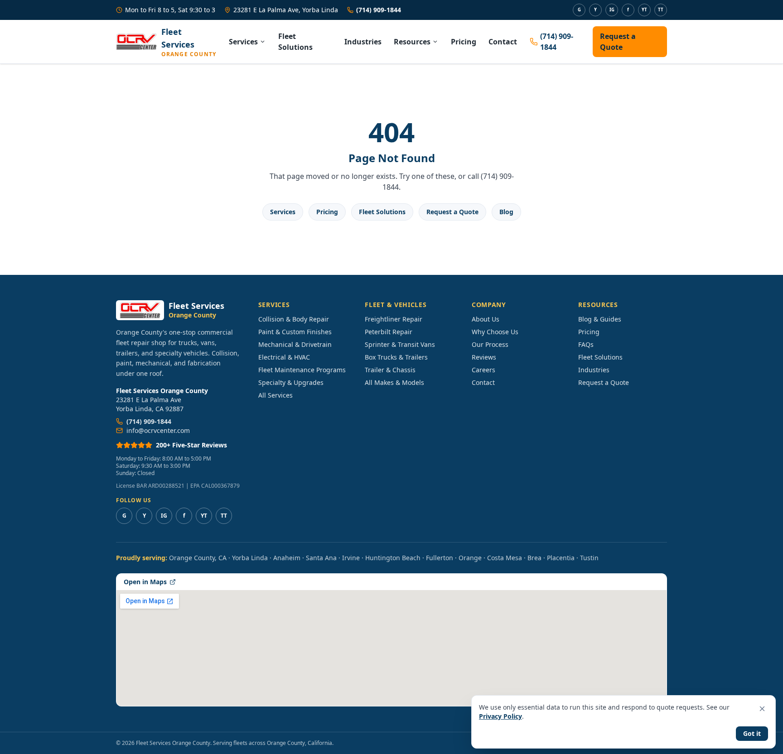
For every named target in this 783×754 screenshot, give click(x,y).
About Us (485, 319)
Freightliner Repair (393, 319)
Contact (502, 42)
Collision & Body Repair (293, 319)
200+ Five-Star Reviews (191, 445)
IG (611, 10)
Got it (752, 733)
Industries (363, 42)
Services (243, 42)
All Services (275, 395)
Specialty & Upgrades (291, 382)
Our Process (490, 344)
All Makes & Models (394, 382)
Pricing (463, 42)
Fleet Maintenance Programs (302, 369)
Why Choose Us (495, 331)
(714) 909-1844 (378, 9)
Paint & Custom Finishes (295, 331)
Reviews (484, 357)
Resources (412, 42)
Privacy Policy (500, 716)
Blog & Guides (599, 319)
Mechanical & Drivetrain (295, 344)
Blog (506, 211)
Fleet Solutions (295, 41)
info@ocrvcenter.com (158, 430)
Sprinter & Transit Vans (400, 344)
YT (644, 10)
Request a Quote (618, 41)
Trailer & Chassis (390, 369)
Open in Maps (145, 581)
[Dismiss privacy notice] (762, 709)
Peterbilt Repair (388, 331)
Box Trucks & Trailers (396, 357)
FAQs (586, 344)
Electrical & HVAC (284, 357)
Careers (483, 369)
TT (660, 10)
